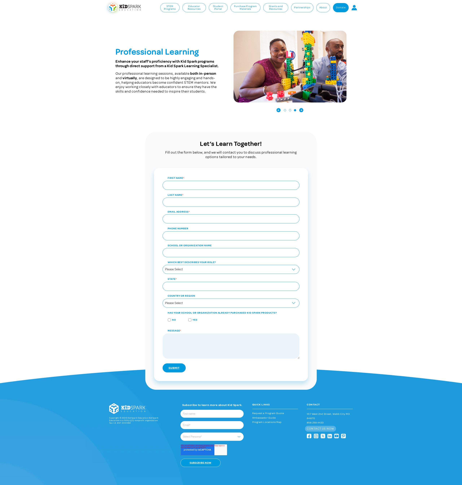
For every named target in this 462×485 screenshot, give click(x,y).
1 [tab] (285, 110)
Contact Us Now (320, 429)
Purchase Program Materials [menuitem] (245, 7)
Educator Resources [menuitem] (194, 7)
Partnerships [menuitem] (302, 7)
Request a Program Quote (268, 413)
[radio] (169, 320)
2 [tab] (290, 110)
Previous (278, 110)
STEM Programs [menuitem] (170, 7)
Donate (341, 7)
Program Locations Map (267, 422)
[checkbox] (231, 320)
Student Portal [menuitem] (218, 7)
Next (301, 110)
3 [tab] (295, 110)
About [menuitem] (323, 7)
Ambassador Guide (264, 417)
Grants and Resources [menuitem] (276, 7)
